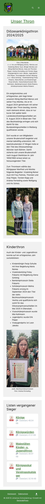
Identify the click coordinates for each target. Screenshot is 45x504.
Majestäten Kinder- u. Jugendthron (24, 447)
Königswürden (25, 432)
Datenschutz (23, 494)
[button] (33, 8)
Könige (20, 417)
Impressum (11, 494)
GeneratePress (22, 500)
